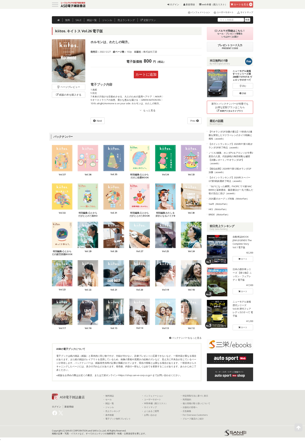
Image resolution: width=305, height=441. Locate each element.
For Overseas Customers (195, 415)
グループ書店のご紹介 (193, 418)
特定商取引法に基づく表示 (195, 395)
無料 (67, 20)
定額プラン (149, 20)
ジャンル (107, 20)
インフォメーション (200, 12)
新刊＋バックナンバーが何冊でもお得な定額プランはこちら (230, 107)
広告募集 (187, 411)
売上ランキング (112, 411)
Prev (192, 120)
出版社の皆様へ (190, 407)
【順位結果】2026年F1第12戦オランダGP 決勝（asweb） (231, 170)
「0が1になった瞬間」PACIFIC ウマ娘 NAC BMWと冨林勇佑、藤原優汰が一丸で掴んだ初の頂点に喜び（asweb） (231, 190)
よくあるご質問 (151, 411)
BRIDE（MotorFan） (219, 214)
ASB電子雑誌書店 (72, 397)
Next (99, 120)
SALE (78, 20)
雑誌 (92, 20)
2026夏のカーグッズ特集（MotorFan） (229, 198)
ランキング (126, 20)
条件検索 (109, 415)
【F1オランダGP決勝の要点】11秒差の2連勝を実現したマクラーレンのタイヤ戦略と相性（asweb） (230, 135)
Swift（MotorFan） (219, 204)
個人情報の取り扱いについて (196, 403)
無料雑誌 (109, 395)
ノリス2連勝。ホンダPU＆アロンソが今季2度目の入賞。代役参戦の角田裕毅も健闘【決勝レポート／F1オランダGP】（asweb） (231, 158)
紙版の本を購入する (70, 94)
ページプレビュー (70, 87)
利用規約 (187, 399)
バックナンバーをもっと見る (186, 337)
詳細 (243, 93)
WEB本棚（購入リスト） (156, 403)
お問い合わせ (150, 415)
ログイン (174, 4)
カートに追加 (146, 74)
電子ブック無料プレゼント (118, 418)
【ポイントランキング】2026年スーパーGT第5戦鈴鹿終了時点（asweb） (229, 179)
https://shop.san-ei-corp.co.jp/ (135, 375)
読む (244, 85)
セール (108, 399)
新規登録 (190, 4)
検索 (247, 19)
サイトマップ (246, 12)
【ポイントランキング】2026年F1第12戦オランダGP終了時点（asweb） (231, 145)
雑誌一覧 (109, 403)
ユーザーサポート (225, 12)
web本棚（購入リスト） (214, 4)
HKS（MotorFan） (218, 209)
